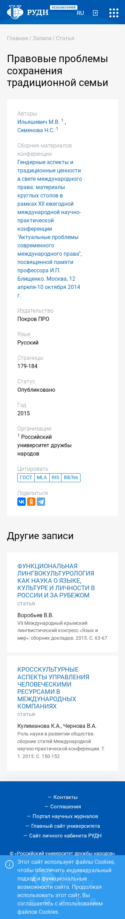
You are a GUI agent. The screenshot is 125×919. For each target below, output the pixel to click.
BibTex (71, 477)
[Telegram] (41, 501)
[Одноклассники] (31, 501)
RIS (55, 477)
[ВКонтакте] (21, 501)
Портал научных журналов (65, 816)
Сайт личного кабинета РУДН (65, 836)
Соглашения (65, 806)
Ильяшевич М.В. (38, 122)
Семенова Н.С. (36, 130)
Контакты (65, 797)
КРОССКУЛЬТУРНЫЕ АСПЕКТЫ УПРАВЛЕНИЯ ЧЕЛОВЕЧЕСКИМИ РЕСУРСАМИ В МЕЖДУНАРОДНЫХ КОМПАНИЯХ (53, 688)
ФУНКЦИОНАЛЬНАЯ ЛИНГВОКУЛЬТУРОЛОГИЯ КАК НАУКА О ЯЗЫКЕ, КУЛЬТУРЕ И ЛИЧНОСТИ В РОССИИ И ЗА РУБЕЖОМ (56, 581)
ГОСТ (26, 477)
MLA (42, 477)
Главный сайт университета (65, 826)
